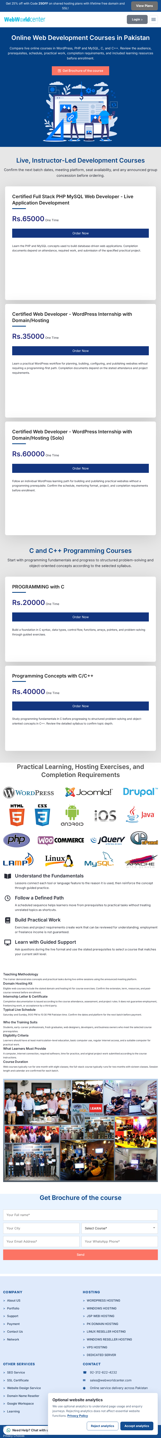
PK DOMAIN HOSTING (102, 1324)
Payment (13, 1324)
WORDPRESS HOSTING (103, 1300)
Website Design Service (24, 1388)
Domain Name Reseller (23, 1396)
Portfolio (13, 1308)
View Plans (144, 6)
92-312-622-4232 (103, 1372)
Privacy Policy (77, 1416)
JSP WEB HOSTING (100, 1316)
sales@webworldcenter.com (111, 1380)
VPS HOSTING (97, 1347)
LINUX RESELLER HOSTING (106, 1331)
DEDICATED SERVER (101, 1355)
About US (13, 1300)
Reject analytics (102, 1426)
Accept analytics (136, 1426)
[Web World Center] (54, 19)
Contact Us (15, 1331)
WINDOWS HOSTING (101, 1308)
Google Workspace (20, 1403)
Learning (13, 1411)
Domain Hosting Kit (17, 983)
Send (80, 1255)
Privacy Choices (14, 1435)
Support (12, 1316)
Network (13, 1339)
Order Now (80, 233)
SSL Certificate (18, 1380)
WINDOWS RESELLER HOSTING (109, 1339)
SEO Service (16, 1372)
